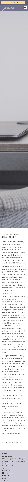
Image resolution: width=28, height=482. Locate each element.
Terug (10, 442)
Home (5, 478)
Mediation (6, 481)
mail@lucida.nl (9, 473)
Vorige (5, 442)
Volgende (16, 442)
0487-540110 (14, 2)
